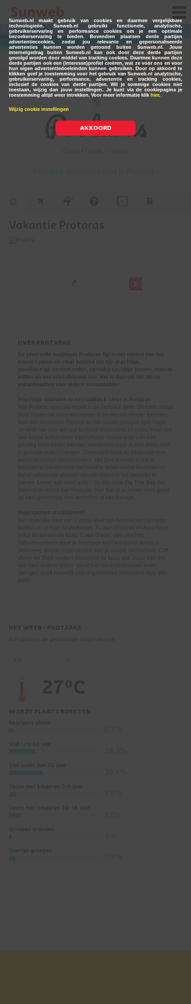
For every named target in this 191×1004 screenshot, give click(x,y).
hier (155, 95)
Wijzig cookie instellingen (39, 109)
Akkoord (95, 128)
